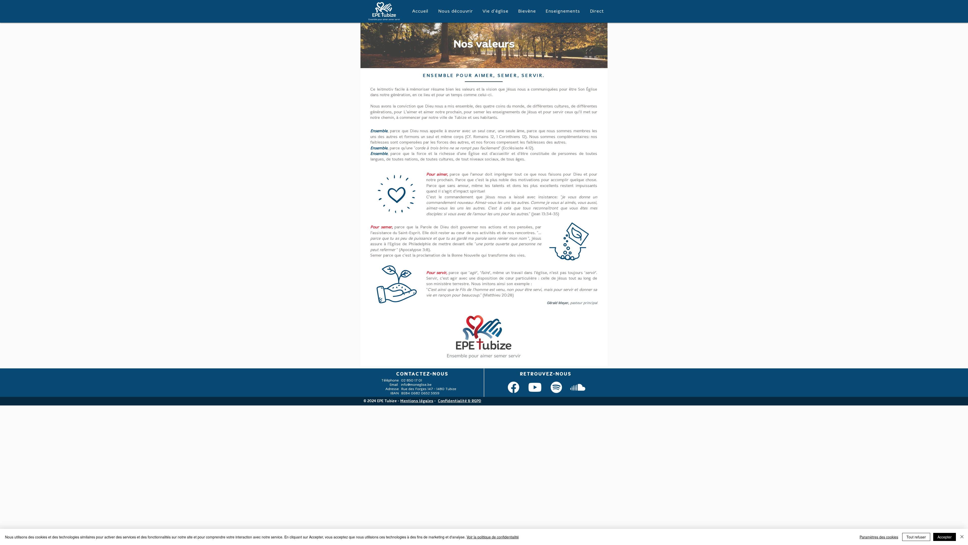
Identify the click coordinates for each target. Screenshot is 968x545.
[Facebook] (513, 387)
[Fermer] (962, 537)
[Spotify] (556, 387)
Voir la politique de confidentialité (493, 536)
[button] (455, 11)
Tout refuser (916, 536)
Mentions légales (416, 401)
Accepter (944, 536)
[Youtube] (534, 387)
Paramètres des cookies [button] (879, 536)
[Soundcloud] (577, 387)
